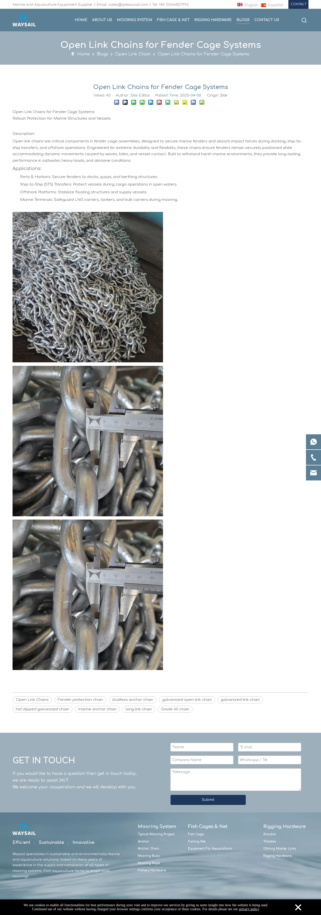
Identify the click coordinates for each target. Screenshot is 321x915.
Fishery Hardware (152, 870)
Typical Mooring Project (156, 834)
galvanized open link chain (187, 700)
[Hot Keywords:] (304, 20)
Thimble (269, 841)
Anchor (143, 841)
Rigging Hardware (277, 856)
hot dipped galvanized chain (42, 709)
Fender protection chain (80, 700)
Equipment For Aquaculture (209, 848)
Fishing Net (197, 841)
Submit (208, 800)
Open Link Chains (32, 700)
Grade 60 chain (175, 709)
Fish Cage (196, 834)
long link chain (139, 709)
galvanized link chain (240, 700)
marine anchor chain (97, 709)
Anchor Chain (148, 848)
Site (223, 95)
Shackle (269, 834)
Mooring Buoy (149, 856)
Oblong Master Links (279, 848)
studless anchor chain (132, 700)
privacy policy (249, 909)
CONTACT (298, 4)
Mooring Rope (149, 863)
